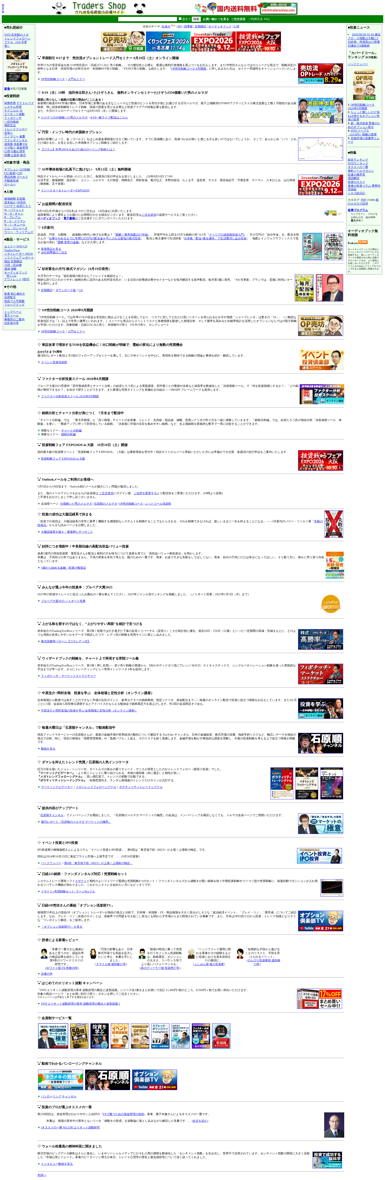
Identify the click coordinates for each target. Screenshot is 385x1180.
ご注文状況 (149, 214)
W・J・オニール (14, 224)
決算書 (18, 144)
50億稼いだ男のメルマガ (76, 503)
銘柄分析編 (68, 434)
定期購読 (16, 261)
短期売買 (10, 103)
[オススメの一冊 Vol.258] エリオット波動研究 (70, 1127)
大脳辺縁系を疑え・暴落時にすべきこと (67, 531)
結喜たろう (23, 206)
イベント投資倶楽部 (54, 362)
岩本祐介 (10, 202)
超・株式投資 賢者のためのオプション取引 (364, 125)
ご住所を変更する (145, 493)
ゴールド (22, 176)
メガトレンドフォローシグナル (96, 787)
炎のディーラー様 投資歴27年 (160, 968)
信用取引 (10, 297)
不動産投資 (11, 180)
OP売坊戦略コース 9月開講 (188, 68)
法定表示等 (11, 323)
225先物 (24, 169)
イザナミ (81, 881)
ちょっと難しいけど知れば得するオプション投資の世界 (364, 115)
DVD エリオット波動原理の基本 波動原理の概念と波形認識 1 (80, 1003)
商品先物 (10, 176)
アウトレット (13, 279)
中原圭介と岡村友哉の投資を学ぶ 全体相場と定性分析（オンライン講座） (89, 710)
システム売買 (13, 106)
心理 (7, 151)
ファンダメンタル (15, 140)
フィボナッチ (13, 118)
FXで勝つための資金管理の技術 (123, 1114)
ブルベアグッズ (14, 304)
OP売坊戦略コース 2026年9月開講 (361, 106)
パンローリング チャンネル (58, 1096)
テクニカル (11, 110)
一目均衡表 (11, 121)
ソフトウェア (13, 257)
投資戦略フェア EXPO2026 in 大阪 (63, 458)
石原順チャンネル (51, 815)
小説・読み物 (13, 265)
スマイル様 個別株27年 (111, 964)
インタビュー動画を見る (57, 1163)
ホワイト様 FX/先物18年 (62, 968)
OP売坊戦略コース (53, 79)
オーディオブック (15, 272)
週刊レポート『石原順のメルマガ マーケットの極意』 (76, 821)
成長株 (8, 144)
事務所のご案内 (14, 319)
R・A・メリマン (15, 221)
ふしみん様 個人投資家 (209, 964)
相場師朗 (10, 198)
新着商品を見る (51, 249)
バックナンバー (51, 863)
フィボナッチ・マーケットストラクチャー (68, 676)
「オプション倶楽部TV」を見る (61, 926)
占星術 (15, 155)
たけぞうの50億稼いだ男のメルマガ (64, 117)
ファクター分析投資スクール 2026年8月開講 (70, 396)
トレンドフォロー (15, 129)
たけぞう (10, 206)
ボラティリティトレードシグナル (141, 787)
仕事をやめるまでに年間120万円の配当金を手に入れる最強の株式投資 (95, 238)
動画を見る (48, 748)
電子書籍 (69, 218)
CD (25, 246)
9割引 (26, 279)
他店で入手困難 (14, 301)
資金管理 (22, 147)
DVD (19, 246)
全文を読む (200, 1120)
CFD (19, 173)
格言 (23, 155)
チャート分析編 (71, 430)
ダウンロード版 (65, 290)
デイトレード (25, 103)
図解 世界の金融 (68, 242)
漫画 (7, 268)
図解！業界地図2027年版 (132, 234)
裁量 (22, 136)
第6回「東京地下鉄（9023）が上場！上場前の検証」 (98, 863)
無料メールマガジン (361, 170)
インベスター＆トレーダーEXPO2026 (65, 190)
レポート (28, 257)
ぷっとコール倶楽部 (158, 503)
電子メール (11, 315)
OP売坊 (21, 202)
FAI (25, 144)
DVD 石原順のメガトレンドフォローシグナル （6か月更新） (17, 40)
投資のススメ (356, 182)
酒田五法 (10, 125)
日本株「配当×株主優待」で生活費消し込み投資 (215, 238)
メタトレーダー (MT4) (18, 253)
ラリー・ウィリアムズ (18, 232)
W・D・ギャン (13, 213)
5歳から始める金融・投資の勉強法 (63, 567)
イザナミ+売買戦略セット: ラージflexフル (68, 891)
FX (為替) (10, 173)
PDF (363, 199)
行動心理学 (18, 151)
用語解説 (353, 178)
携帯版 (3, 8)
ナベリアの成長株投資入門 (226, 234)
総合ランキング (358, 159)
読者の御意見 (356, 174)
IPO (180, 26)
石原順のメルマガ (105, 503)
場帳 (13, 268)
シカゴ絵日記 (356, 193)
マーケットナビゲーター (57, 787)
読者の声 (47, 973)
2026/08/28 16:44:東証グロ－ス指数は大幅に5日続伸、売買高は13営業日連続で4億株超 (364, 40)
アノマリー (11, 136)
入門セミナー (76, 79)
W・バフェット (14, 210)
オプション (11, 169)
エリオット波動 (14, 114)
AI (20, 110)
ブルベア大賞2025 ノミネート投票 (63, 601)
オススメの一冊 (358, 167)
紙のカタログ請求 (363, 201)
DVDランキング (358, 163)
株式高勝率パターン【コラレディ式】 (65, 641)
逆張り (8, 133)
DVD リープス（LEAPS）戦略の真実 (362, 132)
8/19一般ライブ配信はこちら (109, 117)
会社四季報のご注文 (54, 252)
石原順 (20, 198)
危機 (7, 155)
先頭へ (41, 1175)
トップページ (13, 311)
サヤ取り (10, 147)
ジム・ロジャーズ (15, 228)
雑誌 (7, 261)
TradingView (12, 250)
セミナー (10, 246)
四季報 (188, 26)
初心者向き (18, 293)
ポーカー (10, 184)
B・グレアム (12, 217)
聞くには (11, 275)
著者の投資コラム (359, 185)
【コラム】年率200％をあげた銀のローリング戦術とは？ (78, 149)
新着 (7, 88)
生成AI (166, 26)
